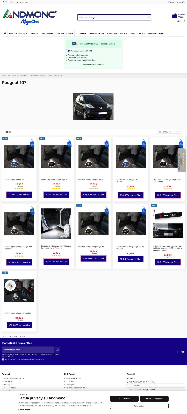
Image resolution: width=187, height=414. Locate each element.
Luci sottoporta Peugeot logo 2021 (55, 179)
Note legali (24, 2)
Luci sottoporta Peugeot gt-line (91, 246)
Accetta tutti (124, 399)
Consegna (14, 2)
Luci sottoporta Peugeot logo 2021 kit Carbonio (167, 180)
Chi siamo (70, 381)
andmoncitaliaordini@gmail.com (142, 389)
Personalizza (139, 406)
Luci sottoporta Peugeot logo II (91, 179)
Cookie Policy (24, 410)
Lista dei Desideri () (177, 2)
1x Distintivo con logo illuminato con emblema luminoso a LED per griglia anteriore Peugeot (167, 248)
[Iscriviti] (57, 350)
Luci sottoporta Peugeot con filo (17, 313)
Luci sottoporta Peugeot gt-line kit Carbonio (130, 247)
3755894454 (134, 386)
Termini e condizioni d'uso (14, 378)
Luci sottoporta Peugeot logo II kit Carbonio (18, 247)
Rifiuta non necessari (154, 399)
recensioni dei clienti (180, 161)
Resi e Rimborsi (9, 388)
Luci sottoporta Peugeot (14, 179)
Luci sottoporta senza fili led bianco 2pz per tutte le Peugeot (56, 247)
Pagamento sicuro (73, 378)
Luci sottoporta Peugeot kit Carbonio (127, 180)
